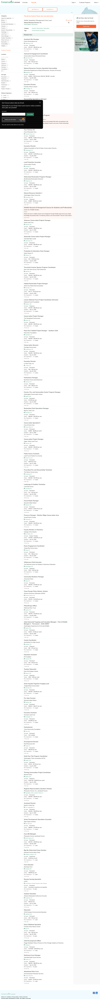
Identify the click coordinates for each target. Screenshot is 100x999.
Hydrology (4, 32)
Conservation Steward (31, 345)
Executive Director (30, 84)
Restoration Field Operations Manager (36, 408)
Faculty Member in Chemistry (33, 530)
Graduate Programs (84, 2)
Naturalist (27, 910)
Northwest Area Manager (32, 955)
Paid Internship (5, 81)
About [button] (96, 2)
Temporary (3, 79)
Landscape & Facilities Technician (34, 484)
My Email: (4, 111)
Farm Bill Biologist (30, 834)
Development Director (31, 742)
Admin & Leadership (6, 18)
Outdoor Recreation (6, 38)
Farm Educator (28, 865)
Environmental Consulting (38, 30)
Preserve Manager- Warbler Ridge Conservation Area (41, 515)
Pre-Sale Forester (30, 698)
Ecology (3, 22)
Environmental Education (7, 24)
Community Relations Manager (34, 577)
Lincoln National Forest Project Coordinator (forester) (41, 300)
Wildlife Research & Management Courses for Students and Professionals (48, 208)
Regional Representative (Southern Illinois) (38, 789)
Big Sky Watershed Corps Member (35, 850)
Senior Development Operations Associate (37, 819)
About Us (3, 997)
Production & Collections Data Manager (37, 251)
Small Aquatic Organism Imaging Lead (36, 684)
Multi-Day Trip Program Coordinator (35, 756)
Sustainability (4, 44)
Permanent (4, 77)
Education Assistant (30, 655)
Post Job (33, 2)
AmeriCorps (4, 85)
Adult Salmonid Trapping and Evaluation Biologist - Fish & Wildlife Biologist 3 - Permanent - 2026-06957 (45, 623)
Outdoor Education (30, 894)
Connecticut (4, 69)
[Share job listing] (68, 23)
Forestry (3, 28)
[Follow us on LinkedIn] (97, 993)
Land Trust (4, 34)
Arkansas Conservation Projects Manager (37, 220)
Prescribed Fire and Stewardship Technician (38, 470)
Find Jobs (25, 2)
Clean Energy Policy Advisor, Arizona (36, 591)
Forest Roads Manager (31, 501)
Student (3, 83)
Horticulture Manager (31, 378)
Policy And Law (5, 40)
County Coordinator (30, 640)
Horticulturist (28, 727)
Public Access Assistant (31, 454)
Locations (49, 9)
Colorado (3, 67)
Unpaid (3, 87)
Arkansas (3, 63)
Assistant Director (30, 803)
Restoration (4, 42)
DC (2, 71)
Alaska (3, 59)
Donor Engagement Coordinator (34, 546)
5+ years (3, 99)
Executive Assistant (30, 713)
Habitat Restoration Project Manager (36, 284)
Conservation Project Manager (33, 316)
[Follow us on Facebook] (94, 993)
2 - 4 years (3, 97)
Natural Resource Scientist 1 (33, 193)
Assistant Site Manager (31, 39)
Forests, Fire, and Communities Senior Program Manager (42, 392)
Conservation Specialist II (32, 423)
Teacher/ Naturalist (30, 669)
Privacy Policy (15, 997)
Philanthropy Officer (30, 606)
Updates (9, 997)
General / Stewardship (6, 30)
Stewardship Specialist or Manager (35, 99)
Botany (3, 20)
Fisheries (3, 26)
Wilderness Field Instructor (33, 562)
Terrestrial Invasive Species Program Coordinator (40, 267)
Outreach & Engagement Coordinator (36, 54)
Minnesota (34, 24)
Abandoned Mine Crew (31, 971)
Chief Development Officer (32, 941)
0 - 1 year (3, 95)
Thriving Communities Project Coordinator (37, 772)
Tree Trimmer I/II (29, 130)
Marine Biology (5, 36)
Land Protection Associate (32, 162)
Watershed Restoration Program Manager (37, 177)
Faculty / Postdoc (5, 89)
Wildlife (3, 46)
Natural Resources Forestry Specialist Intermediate (40, 68)
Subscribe (86, 26)
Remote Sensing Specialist (32, 879)
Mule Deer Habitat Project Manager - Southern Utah (41, 331)
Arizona (3, 61)
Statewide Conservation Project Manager (37, 237)
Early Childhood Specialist (32, 924)
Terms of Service (23, 997)
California (3, 65)
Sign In (74, 2)
